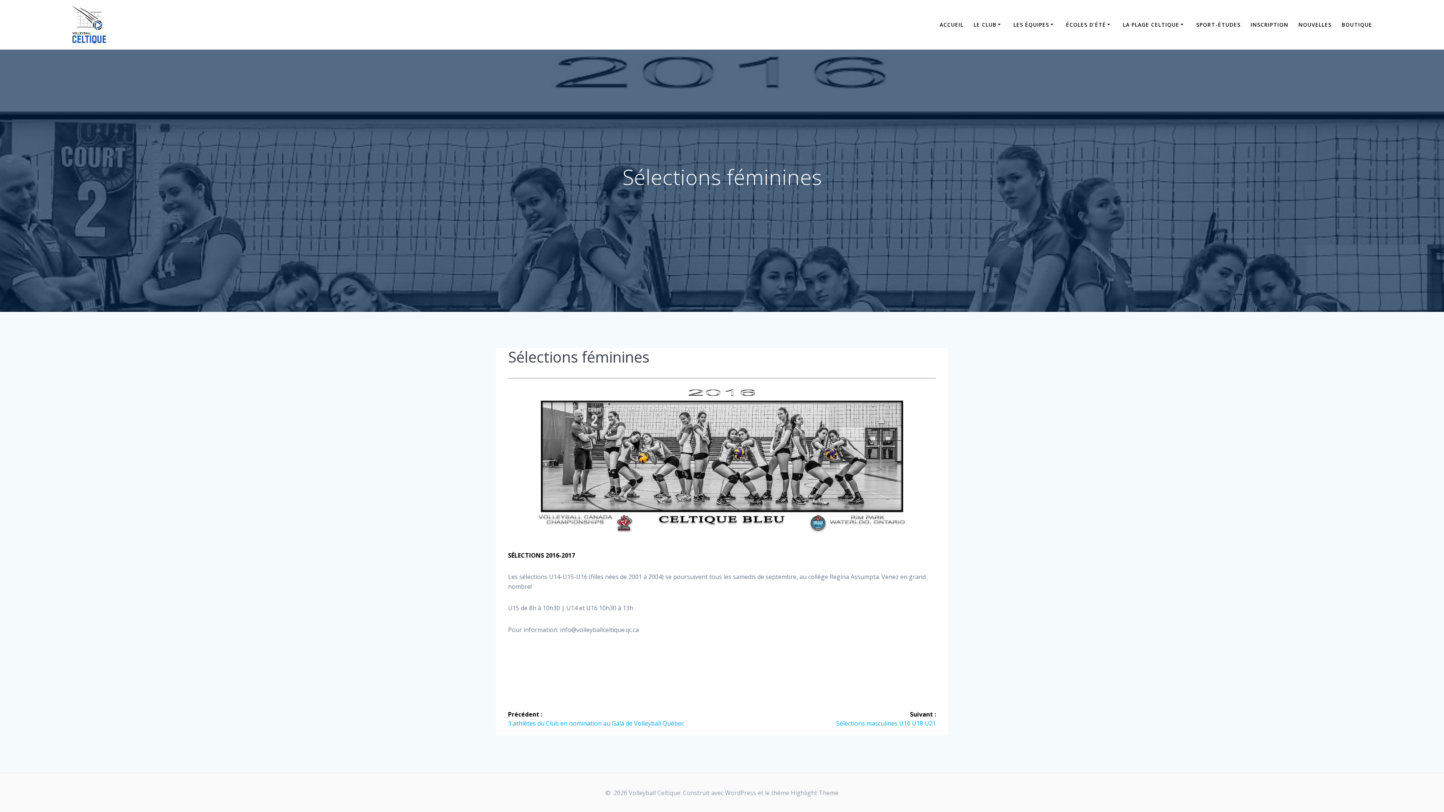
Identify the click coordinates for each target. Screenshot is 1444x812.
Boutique (1357, 24)
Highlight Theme (815, 793)
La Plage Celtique (1151, 24)
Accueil (951, 24)
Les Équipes (1031, 24)
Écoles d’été (1086, 24)
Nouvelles (1315, 24)
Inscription (1269, 24)
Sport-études (1218, 24)
